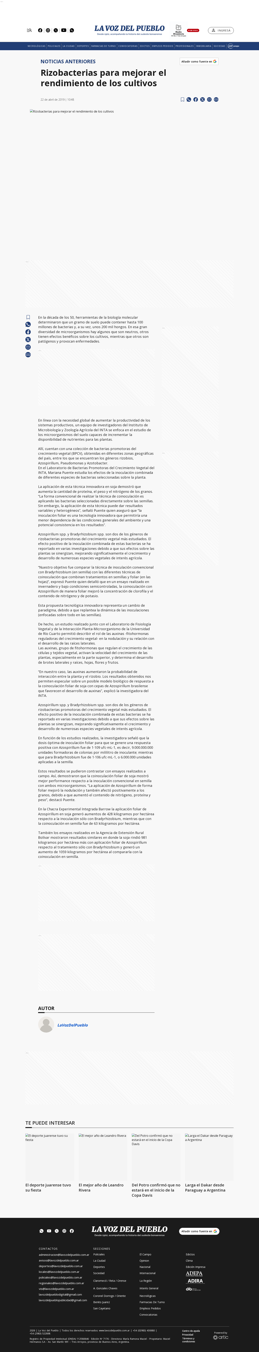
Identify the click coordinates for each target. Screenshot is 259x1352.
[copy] (216, 99)
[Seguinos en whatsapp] (41, 1231)
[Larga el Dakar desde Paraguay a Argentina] (209, 1157)
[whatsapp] (189, 99)
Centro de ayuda (191, 1330)
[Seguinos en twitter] (57, 1231)
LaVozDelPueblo (72, 1025)
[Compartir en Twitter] (202, 99)
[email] (209, 99)
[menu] (29, 30)
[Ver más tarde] (182, 99)
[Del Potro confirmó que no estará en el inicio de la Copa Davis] (156, 1157)
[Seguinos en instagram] (64, 1231)
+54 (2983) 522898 (40, 1333)
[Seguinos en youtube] (49, 1231)
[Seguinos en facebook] (72, 1231)
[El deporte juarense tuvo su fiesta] (49, 1157)
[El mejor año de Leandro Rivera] (103, 1157)
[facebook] (195, 99)
